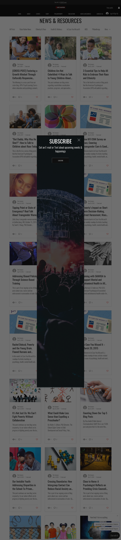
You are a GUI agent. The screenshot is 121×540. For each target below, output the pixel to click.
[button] (79, 140)
